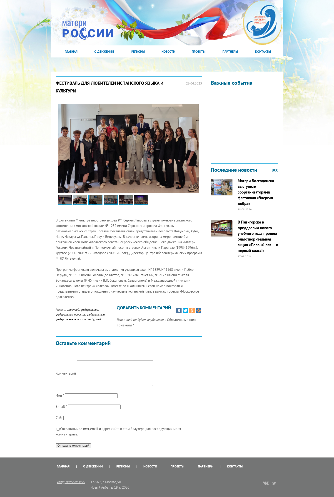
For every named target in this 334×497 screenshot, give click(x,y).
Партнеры (230, 52)
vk (265, 483)
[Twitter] (185, 310)
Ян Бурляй (94, 319)
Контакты (263, 52)
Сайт (59, 417)
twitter (274, 483)
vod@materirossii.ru (71, 482)
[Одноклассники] (192, 310)
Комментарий (66, 373)
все (275, 170)
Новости (168, 52)
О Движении (104, 52)
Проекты (198, 52)
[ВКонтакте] (179, 310)
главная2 (73, 310)
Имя (60, 395)
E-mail (61, 406)
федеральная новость (70, 314)
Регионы (138, 52)
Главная (71, 52)
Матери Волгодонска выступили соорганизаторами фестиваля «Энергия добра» (256, 192)
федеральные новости (71, 319)
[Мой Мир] (198, 310)
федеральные (96, 314)
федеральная (89, 310)
